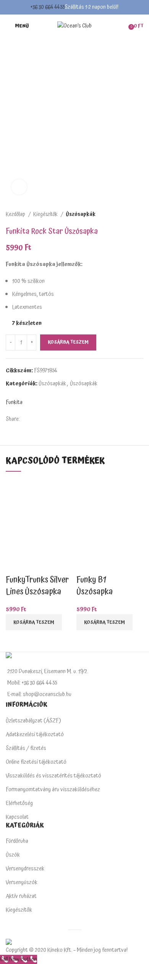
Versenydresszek (25, 868)
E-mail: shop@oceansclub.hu (39, 694)
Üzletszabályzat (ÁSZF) (33, 720)
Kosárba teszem (68, 342)
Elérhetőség (19, 803)
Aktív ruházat (21, 896)
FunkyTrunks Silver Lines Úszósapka (37, 585)
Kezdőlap (16, 214)
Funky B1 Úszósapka (94, 585)
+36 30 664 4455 (48, 7)
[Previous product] (124, 214)
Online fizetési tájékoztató (36, 762)
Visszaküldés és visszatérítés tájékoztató (53, 776)
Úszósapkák (81, 214)
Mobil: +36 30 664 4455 (32, 683)
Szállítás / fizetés (26, 748)
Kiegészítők (46, 214)
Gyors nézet (15, 564)
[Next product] (139, 214)
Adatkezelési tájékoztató (35, 734)
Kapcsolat (17, 817)
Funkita (14, 402)
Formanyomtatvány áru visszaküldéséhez (53, 789)
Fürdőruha (17, 841)
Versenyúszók (21, 882)
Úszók (13, 855)
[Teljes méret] (19, 187)
